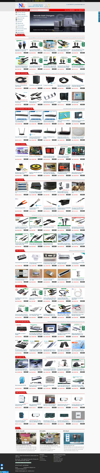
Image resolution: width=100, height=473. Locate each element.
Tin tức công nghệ (20, 431)
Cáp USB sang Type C (48, 215)
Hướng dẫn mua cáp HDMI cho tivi (47, 450)
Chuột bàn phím (65, 357)
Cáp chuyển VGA (62, 286)
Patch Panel (57, 73)
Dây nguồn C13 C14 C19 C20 (71, 73)
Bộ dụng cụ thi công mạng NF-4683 (78, 156)
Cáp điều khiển (20, 34)
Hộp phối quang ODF (65, 179)
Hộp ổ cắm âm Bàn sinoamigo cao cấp (71, 450)
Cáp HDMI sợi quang (81, 215)
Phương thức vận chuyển (58, 458)
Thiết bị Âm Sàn (20, 23)
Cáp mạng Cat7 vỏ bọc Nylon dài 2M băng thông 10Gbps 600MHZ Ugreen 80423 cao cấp (63, 67)
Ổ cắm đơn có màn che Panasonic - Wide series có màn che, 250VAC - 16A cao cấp (50, 405)
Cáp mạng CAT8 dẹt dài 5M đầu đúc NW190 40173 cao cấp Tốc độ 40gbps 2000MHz (21, 50)
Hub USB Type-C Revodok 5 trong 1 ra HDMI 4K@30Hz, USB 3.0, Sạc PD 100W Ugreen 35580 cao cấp (35, 350)
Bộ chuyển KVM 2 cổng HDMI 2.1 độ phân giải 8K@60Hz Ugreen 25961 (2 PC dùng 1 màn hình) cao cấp (35, 334)
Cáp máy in (75, 215)
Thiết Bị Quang (20, 19)
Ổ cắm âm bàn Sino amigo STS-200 (21, 262)
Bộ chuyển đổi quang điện (80, 179)
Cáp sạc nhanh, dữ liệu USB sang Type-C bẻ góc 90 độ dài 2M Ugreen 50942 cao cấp (64, 228)
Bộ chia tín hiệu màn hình (22, 28)
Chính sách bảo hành (57, 461)
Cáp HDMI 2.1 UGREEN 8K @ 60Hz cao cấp (60, 215)
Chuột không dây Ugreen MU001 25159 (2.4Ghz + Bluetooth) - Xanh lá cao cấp (78, 386)
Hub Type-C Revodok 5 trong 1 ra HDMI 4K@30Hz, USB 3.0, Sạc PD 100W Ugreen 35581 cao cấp (49, 350)
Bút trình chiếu (71, 357)
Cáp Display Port (34, 215)
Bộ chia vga (49, 321)
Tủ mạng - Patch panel (21, 14)
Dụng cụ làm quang (73, 179)
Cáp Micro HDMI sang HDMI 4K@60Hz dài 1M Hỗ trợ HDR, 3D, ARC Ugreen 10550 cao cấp (64, 299)
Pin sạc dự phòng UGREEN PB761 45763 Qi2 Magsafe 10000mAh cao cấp (50, 370)
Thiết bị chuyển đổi (20, 25)
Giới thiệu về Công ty (43, 456)
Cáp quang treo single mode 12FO (50, 191)
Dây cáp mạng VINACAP (81, 37)
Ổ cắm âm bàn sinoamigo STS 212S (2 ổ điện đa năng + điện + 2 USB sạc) (50, 263)
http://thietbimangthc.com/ (80, 4)
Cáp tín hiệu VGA (70, 215)
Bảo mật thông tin (57, 457)
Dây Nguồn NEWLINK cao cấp (45, 73)
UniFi (64, 108)
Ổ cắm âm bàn (76, 250)
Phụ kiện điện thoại (59, 357)
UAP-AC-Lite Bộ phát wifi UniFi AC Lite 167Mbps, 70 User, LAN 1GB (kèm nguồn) (78, 138)
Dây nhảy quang (59, 179)
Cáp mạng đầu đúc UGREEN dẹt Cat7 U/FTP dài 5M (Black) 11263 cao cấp (78, 67)
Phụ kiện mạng (82, 144)
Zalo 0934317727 (71, 4)
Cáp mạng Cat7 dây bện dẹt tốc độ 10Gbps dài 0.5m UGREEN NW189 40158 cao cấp (21, 67)
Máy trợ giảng (82, 357)
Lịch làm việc (42, 458)
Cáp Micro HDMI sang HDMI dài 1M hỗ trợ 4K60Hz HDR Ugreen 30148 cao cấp (50, 299)
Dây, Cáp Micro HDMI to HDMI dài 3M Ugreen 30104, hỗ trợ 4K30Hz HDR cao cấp (64, 315)
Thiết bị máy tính (20, 30)
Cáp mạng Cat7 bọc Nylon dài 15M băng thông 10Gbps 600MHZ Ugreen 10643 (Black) (50, 67)
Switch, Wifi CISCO (75, 108)
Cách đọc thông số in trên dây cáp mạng (48, 449)
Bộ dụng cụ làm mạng (75, 144)
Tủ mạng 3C (53, 73)
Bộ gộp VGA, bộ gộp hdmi (71, 321)
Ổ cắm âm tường (82, 250)
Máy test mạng (60, 144)
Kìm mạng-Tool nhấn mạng (67, 144)
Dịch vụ (41, 457)
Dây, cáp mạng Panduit (46, 37)
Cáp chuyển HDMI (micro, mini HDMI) (53, 286)
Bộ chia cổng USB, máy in (62, 321)
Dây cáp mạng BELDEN (72, 37)
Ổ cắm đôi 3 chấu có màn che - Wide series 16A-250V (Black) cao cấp (64, 421)
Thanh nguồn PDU (63, 73)
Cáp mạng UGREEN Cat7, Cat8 (34, 37)
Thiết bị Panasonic (20, 32)
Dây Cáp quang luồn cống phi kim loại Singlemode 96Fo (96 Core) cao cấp (50, 209)
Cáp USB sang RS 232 (69, 445)
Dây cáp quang (53, 179)
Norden (40, 37)
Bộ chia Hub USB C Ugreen (80, 321)
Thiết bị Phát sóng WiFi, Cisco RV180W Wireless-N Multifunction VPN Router (64, 138)
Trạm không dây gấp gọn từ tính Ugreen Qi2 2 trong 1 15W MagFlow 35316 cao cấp (21, 370)
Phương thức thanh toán (58, 460)
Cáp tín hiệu (19, 21)
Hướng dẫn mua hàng (57, 456)
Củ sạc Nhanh (48, 357)
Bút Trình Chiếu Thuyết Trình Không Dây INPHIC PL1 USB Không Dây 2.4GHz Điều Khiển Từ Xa (64, 370)
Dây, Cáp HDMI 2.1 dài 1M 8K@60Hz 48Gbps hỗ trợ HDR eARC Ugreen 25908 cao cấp (78, 244)
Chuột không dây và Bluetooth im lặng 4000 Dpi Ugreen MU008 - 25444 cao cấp (78, 370)
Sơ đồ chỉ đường (28, 0)
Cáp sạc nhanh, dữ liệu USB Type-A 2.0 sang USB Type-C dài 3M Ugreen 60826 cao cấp (35, 244)
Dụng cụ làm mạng (21, 144)
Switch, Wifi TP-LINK (81, 108)
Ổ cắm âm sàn (71, 250)
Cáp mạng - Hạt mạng (21, 12)
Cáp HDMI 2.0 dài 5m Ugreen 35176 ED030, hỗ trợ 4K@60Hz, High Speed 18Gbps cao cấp (21, 228)
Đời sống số (66, 431)
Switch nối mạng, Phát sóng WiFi (24, 108)
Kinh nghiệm (42, 431)
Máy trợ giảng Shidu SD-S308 (20, 385)
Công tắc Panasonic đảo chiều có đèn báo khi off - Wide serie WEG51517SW (64, 405)
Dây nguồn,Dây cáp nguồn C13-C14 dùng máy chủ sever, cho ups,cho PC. (64, 86)
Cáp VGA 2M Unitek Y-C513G (49, 227)
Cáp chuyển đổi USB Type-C (70, 286)
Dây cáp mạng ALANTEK (64, 37)
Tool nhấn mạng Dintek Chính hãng (21, 156)
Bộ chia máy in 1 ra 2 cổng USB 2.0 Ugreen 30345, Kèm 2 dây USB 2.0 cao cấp (64, 350)
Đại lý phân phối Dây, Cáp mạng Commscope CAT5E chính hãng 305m (25, 446)
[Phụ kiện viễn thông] (23, 5)
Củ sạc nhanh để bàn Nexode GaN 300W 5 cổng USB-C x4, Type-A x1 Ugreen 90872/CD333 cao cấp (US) (64, 386)
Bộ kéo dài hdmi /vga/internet (80, 286)
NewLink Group (17, 0)
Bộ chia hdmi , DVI (55, 321)
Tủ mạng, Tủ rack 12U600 (48, 85)
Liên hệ (18, 428)
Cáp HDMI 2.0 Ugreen (41, 215)
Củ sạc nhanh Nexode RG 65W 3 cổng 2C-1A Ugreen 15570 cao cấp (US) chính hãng (35, 370)
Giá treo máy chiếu (77, 357)
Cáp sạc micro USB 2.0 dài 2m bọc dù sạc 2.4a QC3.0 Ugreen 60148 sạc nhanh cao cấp (21, 315)
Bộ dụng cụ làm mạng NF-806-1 (35, 156)
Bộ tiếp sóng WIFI (68, 108)
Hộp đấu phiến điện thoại (81, 73)
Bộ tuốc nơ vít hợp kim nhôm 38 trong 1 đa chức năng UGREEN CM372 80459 (63, 157)
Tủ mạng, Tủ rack (37, 73)
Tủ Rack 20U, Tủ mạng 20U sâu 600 (35, 85)
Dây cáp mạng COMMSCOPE (55, 37)
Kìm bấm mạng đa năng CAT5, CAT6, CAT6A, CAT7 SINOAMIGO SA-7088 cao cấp (49, 173)
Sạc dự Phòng (53, 357)
